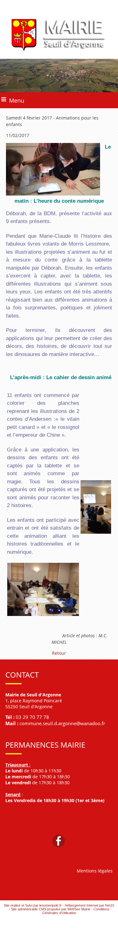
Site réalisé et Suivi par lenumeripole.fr (33, 905)
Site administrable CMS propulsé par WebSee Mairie (50, 909)
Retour (59, 653)
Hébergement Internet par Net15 (89, 905)
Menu (16, 100)
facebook (58, 840)
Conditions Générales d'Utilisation (76, 911)
